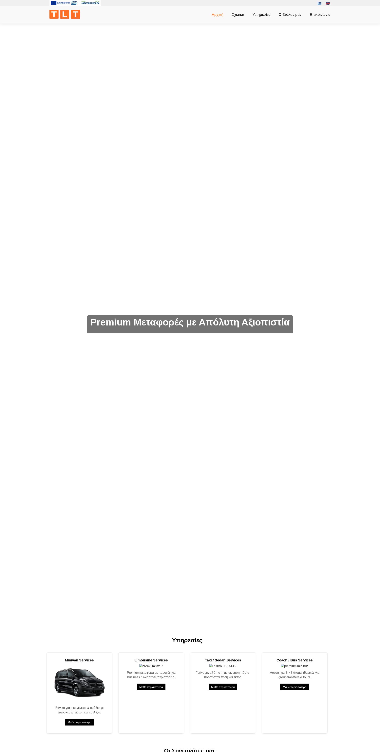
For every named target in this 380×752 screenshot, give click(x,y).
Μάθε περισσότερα (79, 722)
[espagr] (75, 3)
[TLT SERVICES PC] (65, 14)
